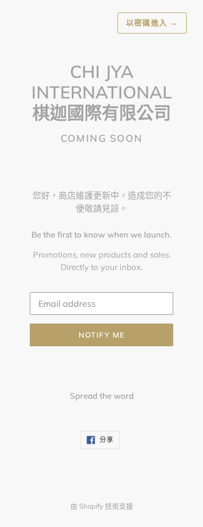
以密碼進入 (152, 23)
